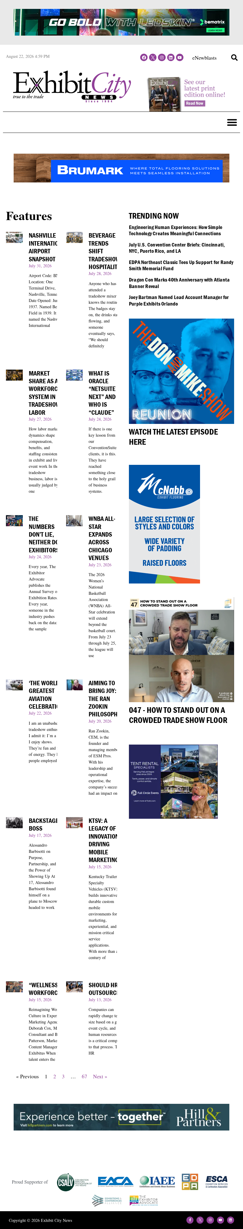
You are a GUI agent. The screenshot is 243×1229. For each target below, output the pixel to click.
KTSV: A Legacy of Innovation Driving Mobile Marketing (104, 840)
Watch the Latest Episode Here (173, 437)
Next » (100, 1076)
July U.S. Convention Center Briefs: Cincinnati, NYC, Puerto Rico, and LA (177, 248)
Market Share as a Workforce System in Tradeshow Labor (45, 392)
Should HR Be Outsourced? (108, 989)
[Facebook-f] (190, 1220)
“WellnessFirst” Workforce (52, 989)
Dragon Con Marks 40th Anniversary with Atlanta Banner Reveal (179, 283)
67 (84, 1076)
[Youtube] (179, 57)
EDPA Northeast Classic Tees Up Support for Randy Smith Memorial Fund (181, 265)
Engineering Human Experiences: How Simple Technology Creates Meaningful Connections (175, 230)
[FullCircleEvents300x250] (173, 816)
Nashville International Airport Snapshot (48, 247)
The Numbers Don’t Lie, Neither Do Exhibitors (44, 534)
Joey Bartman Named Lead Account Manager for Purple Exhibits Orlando (179, 300)
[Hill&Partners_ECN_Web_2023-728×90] (121, 1128)
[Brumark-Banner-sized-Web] (121, 180)
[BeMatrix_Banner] (121, 33)
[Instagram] (161, 57)
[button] (234, 57)
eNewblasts (204, 57)
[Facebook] (144, 57)
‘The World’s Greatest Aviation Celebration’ (47, 694)
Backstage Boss (44, 824)
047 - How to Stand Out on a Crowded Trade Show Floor (178, 715)
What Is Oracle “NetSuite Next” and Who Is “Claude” (102, 392)
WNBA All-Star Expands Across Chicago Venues (102, 538)
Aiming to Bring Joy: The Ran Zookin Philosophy (105, 698)
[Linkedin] (171, 57)
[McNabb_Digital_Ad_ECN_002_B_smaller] (164, 581)
